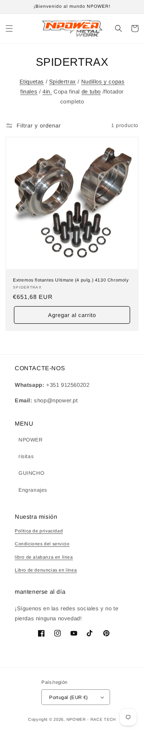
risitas (26, 456)
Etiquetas (32, 81)
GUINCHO (31, 473)
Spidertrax (62, 81)
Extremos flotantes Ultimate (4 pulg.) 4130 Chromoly (71, 280)
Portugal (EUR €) (68, 697)
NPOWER (30, 440)
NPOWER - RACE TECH (91, 719)
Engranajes (32, 490)
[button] (9, 28)
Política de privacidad (39, 530)
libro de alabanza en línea (44, 557)
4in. (47, 91)
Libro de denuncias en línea (46, 570)
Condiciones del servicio (42, 543)
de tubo (91, 91)
